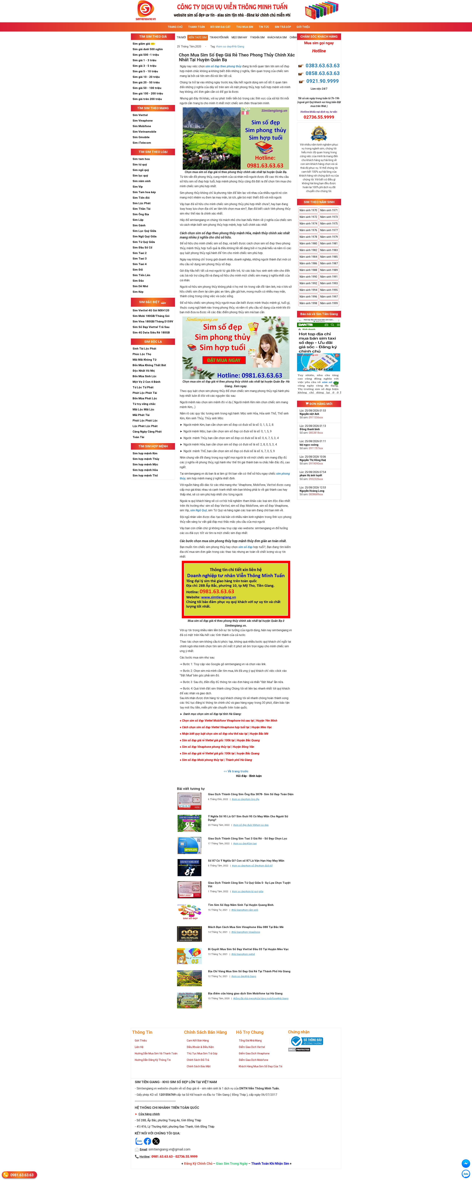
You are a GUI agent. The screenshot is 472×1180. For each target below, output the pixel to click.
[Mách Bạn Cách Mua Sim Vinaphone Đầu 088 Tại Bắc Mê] (191, 934)
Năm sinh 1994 (308, 289)
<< (236, 771)
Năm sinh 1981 (329, 243)
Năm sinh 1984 (308, 256)
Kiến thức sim (197, 37)
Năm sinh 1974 (308, 223)
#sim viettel (249, 954)
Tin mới (181, 37)
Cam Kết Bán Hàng (198, 1040)
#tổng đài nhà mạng (244, 998)
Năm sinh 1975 (329, 223)
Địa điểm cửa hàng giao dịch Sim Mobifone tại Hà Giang (245, 993)
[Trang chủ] (236, 10)
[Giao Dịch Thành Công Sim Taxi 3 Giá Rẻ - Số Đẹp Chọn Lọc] (191, 845)
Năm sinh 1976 (308, 230)
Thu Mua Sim (244, 26)
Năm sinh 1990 (308, 276)
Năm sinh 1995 (329, 289)
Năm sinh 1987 (329, 263)
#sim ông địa (252, 799)
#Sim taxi (252, 843)
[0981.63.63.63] (466, 1174)
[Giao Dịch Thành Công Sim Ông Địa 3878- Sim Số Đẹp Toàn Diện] (191, 801)
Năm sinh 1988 (308, 270)
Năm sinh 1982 (308, 250)
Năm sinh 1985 (329, 256)
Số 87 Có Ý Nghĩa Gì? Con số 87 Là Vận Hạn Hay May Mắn (246, 860)
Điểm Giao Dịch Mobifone (253, 1059)
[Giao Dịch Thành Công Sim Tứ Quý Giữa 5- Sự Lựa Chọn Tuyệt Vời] (191, 889)
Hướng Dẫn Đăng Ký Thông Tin (153, 1059)
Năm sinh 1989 (329, 270)
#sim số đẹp (252, 865)
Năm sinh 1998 (308, 303)
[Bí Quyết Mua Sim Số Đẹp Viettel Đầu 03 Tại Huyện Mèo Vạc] (191, 956)
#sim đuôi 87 (266, 865)
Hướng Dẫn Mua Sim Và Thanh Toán (156, 1053)
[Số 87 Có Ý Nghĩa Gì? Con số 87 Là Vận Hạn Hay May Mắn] (191, 867)
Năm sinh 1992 (308, 283)
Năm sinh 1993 (329, 283)
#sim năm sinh (250, 909)
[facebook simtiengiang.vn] (466, 1163)
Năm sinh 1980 (308, 243)
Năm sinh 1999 (329, 303)
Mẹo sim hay (239, 37)
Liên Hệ (139, 1047)
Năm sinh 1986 (308, 263)
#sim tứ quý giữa (254, 891)
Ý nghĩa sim (257, 37)
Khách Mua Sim (277, 37)
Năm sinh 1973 (329, 216)
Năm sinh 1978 (308, 236)
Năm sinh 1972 (308, 216)
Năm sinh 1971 (329, 210)
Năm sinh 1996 (308, 296)
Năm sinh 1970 (308, 210)
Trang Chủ (175, 26)
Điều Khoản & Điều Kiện (200, 1047)
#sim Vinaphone (251, 932)
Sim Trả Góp (283, 26)
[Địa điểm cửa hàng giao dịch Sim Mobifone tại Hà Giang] (191, 1000)
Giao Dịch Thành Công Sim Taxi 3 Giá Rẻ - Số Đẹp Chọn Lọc (247, 838)
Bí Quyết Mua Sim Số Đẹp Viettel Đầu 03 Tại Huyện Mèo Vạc (248, 949)
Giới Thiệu (303, 26)
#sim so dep (223, 46)
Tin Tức (264, 26)
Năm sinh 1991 (329, 276)
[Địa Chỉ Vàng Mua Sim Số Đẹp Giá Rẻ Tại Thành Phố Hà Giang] (191, 978)
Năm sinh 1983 (329, 250)
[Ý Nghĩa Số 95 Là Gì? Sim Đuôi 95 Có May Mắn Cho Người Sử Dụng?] (191, 823)
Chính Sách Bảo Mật (199, 1066)
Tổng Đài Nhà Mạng (250, 1040)
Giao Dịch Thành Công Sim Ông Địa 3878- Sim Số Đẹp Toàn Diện (251, 794)
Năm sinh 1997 (329, 296)
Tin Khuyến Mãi (219, 37)
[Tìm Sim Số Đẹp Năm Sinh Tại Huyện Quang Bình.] (191, 911)
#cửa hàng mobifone (266, 998)
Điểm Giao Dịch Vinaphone (254, 1053)
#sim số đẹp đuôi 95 (244, 825)
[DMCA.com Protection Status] (299, 1049)
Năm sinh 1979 (329, 236)
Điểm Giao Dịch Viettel (252, 1047)
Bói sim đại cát (220, 26)
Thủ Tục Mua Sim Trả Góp (202, 1053)
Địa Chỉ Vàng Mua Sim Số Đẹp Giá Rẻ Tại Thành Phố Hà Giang (249, 971)
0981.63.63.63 (21, 1175)
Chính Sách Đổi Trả (198, 1059)
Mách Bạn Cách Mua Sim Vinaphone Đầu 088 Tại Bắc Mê (246, 927)
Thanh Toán (196, 26)
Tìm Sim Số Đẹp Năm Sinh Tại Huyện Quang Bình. (241, 905)
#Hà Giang (237, 46)
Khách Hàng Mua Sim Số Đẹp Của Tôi (260, 1066)
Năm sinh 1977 (329, 230)
